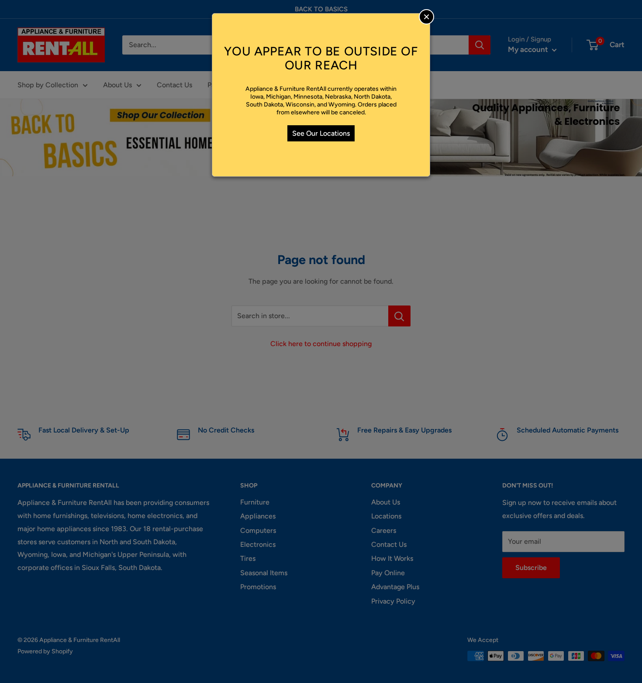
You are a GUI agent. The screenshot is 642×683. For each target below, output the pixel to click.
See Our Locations (321, 133)
